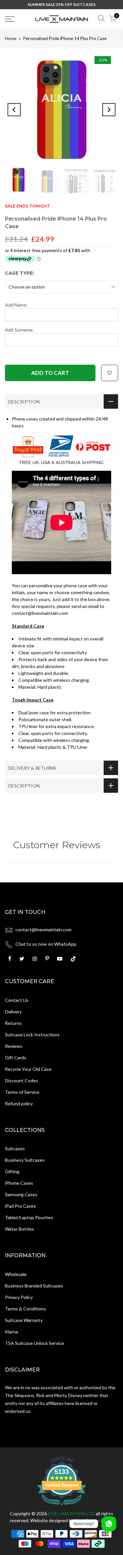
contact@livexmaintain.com (43, 929)
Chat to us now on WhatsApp (45, 944)
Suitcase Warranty (24, 1320)
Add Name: (16, 305)
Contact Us (17, 1000)
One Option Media (94, 1520)
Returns (13, 1023)
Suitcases (15, 1148)
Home (10, 38)
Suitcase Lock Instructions (32, 1034)
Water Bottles (19, 1229)
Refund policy (19, 1103)
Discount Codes (21, 1080)
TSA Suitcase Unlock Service (34, 1343)
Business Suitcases (25, 1160)
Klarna (11, 1331)
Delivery (13, 1011)
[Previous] (14, 109)
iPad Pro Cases (20, 1206)
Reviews (13, 1046)
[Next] (108, 109)
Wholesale (16, 1274)
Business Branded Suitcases (34, 1285)
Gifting (12, 1171)
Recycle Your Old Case (28, 1069)
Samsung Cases (21, 1194)
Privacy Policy (19, 1297)
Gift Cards (15, 1057)
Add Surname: (19, 330)
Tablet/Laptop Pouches (29, 1217)
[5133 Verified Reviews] (61, 1506)
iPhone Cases (19, 1183)
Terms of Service (22, 1092)
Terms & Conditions (25, 1308)
